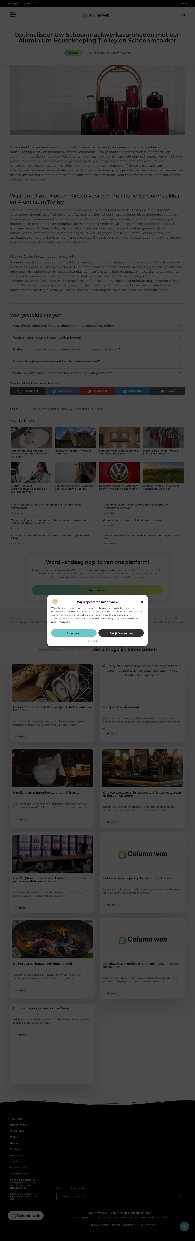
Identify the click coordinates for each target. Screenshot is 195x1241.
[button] (142, 602)
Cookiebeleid (95, 641)
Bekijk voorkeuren (121, 633)
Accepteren (74, 633)
